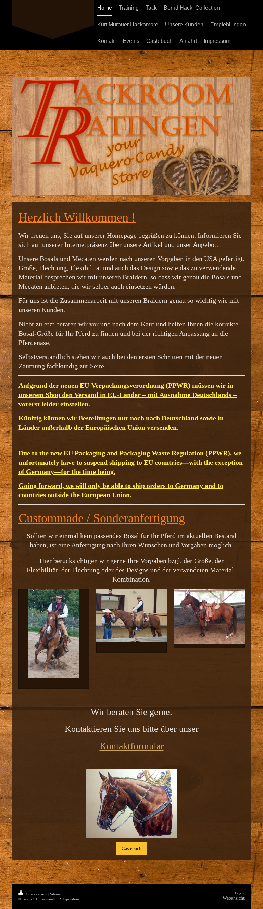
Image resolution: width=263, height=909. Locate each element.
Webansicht (234, 898)
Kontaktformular (132, 746)
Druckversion (36, 894)
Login (240, 893)
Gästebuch (131, 848)
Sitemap (56, 894)
